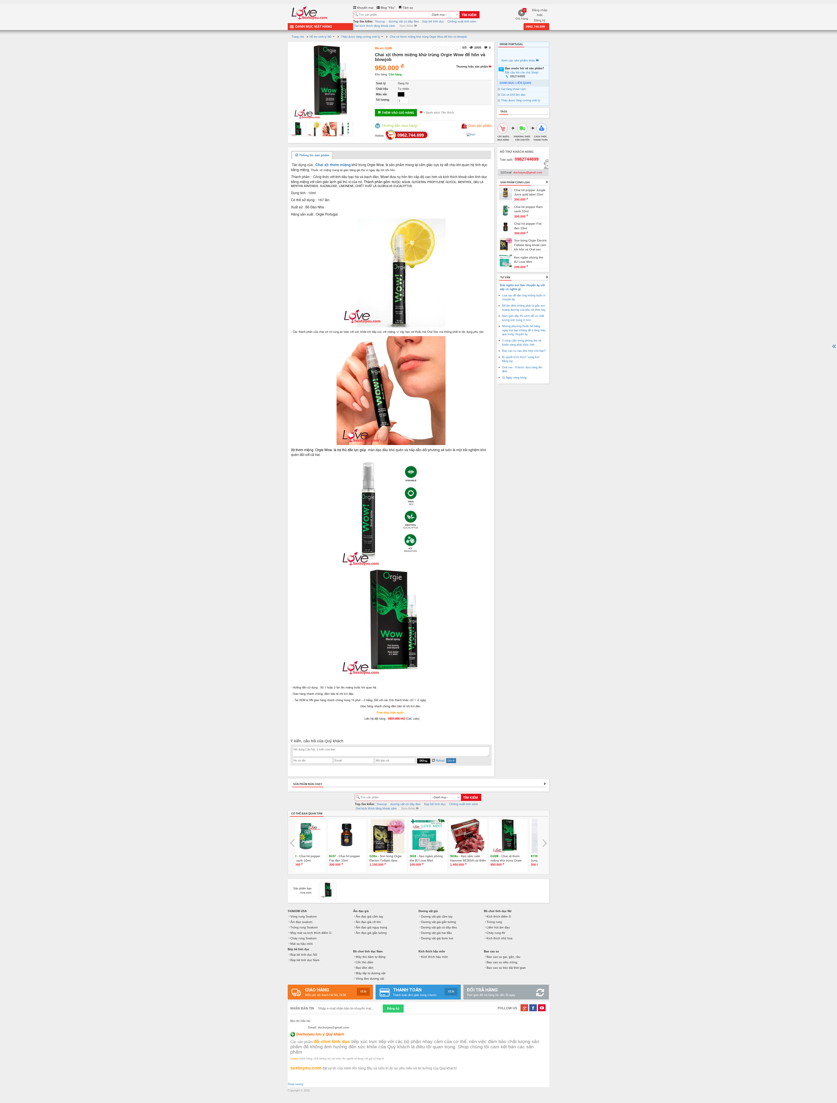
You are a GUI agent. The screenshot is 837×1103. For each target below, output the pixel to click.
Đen (401, 94)
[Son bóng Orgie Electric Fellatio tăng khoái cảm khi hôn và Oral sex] (505, 244)
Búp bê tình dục (298, 949)
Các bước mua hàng (503, 138)
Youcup (380, 21)
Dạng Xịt (403, 83)
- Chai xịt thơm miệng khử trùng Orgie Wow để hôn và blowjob (475, 860)
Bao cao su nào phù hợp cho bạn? (524, 350)
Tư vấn (505, 277)
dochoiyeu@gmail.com (527, 172)
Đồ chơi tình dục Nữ (497, 911)
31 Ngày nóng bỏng (514, 377)
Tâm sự (407, 7)
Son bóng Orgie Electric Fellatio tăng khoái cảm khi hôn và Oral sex (530, 245)
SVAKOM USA (297, 911)
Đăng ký (539, 20)
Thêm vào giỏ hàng (397, 112)
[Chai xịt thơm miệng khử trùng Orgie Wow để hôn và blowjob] (297, 129)
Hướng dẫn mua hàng (399, 125)
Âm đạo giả (361, 911)
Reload (439, 760)
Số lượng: (383, 99)
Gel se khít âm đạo (513, 94)
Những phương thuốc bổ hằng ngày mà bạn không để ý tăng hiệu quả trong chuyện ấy (524, 330)
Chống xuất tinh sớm (461, 21)
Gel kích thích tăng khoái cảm (374, 25)
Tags (503, 111)
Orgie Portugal (511, 44)
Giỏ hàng (521, 14)
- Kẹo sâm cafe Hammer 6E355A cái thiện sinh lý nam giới (437, 860)
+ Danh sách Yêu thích (438, 112)
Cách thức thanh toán (540, 138)
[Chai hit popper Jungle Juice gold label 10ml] (505, 193)
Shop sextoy (296, 1084)
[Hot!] (471, 134)
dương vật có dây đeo (404, 21)
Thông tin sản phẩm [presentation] (313, 155)
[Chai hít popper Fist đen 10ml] (505, 227)
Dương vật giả (428, 911)
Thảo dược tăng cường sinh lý (520, 100)
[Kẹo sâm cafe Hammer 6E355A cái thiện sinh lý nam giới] (437, 836)
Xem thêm (406, 25)
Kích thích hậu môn (431, 951)
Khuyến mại (364, 7)
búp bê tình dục (433, 21)
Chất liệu (382, 88)
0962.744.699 (535, 26)
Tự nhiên (403, 88)
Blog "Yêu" (387, 7)
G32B (388, 48)
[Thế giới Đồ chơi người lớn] (309, 12)
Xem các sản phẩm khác (518, 60)
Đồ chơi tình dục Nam (368, 951)
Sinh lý (381, 83)
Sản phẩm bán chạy (307, 784)
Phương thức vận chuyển (522, 138)
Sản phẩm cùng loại (515, 182)
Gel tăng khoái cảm (513, 89)
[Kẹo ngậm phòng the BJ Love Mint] (505, 260)
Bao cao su (491, 951)
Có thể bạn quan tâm (306, 813)
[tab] (312, 155)
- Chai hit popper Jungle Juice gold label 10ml (515, 860)
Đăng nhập (539, 10)
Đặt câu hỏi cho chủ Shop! (522, 72)
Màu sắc (381, 94)
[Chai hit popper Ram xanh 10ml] (505, 210)
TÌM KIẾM (469, 15)
